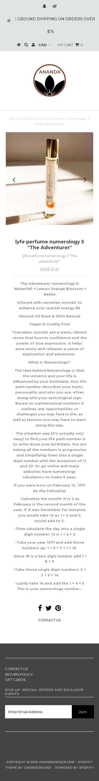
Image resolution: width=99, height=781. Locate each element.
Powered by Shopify (74, 767)
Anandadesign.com (57, 762)
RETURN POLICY (19, 674)
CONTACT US (49, 620)
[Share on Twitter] (48, 609)
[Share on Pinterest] (58, 609)
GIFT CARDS (15, 679)
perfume (30, 118)
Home (15, 118)
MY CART (70, 45)
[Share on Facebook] (40, 609)
